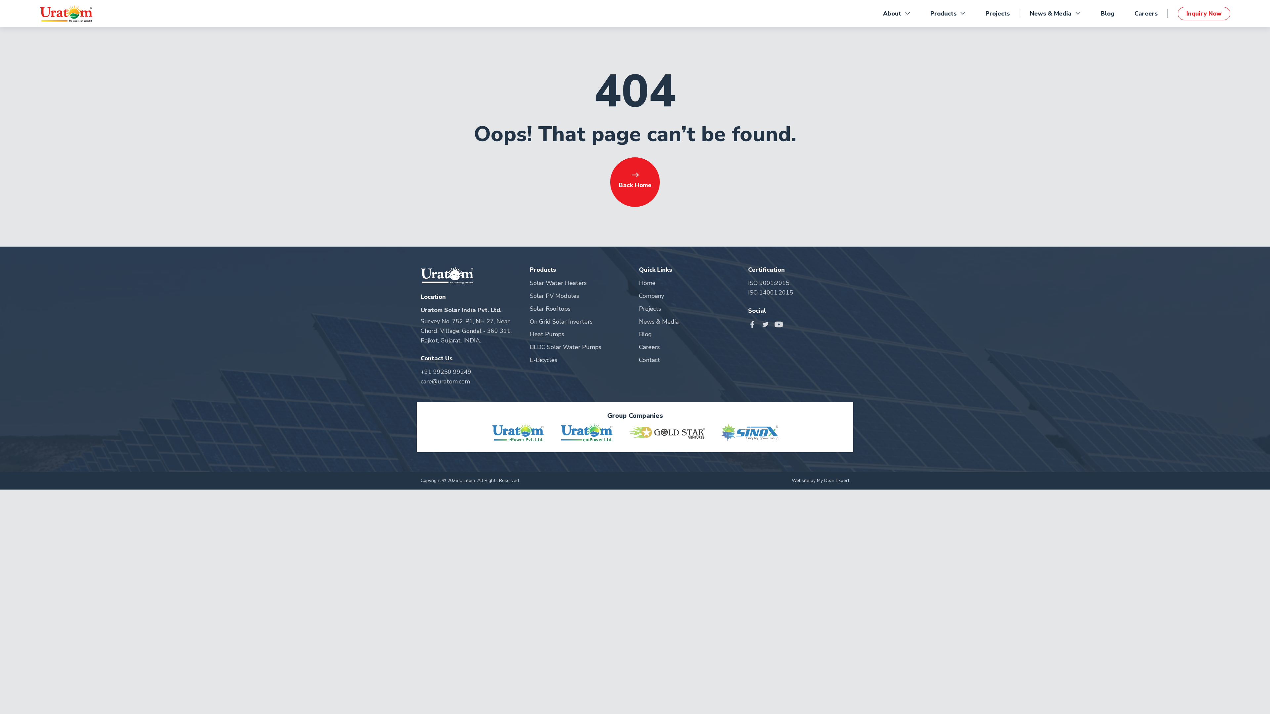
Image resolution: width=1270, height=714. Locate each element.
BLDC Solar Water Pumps (565, 347)
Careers (1146, 14)
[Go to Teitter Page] (767, 324)
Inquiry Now (1204, 14)
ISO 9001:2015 (768, 283)
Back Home (635, 185)
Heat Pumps (547, 334)
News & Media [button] (1051, 14)
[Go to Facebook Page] (754, 324)
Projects (998, 14)
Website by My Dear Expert (820, 480)
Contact (649, 360)
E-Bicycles (543, 360)
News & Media (659, 322)
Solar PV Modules (554, 296)
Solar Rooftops (550, 309)
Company (651, 296)
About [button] (892, 14)
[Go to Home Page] (66, 13)
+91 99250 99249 (446, 372)
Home (647, 283)
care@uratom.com (445, 381)
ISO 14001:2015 (770, 293)
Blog (1108, 14)
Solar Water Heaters (558, 283)
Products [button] (943, 14)
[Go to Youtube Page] (779, 324)
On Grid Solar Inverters (561, 322)
